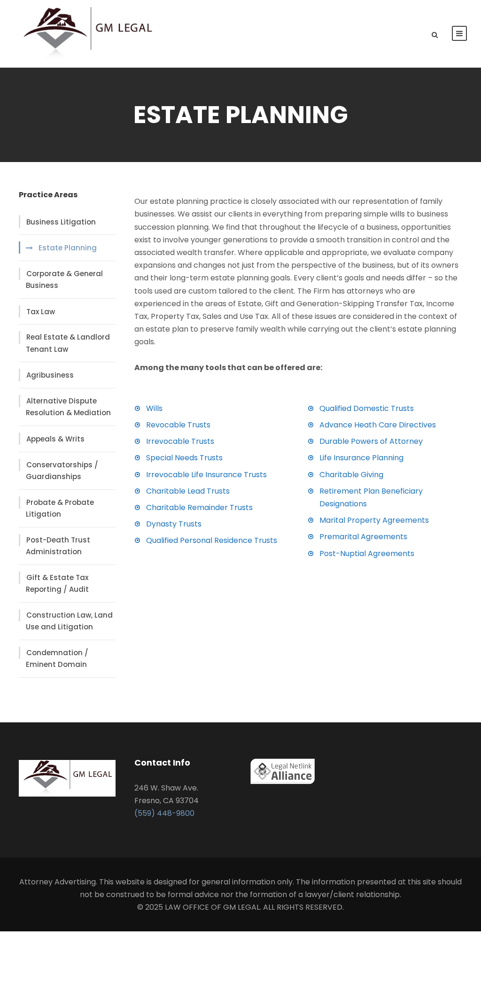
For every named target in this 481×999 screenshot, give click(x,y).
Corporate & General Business (64, 280)
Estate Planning (68, 248)
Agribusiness (50, 375)
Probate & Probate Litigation (60, 508)
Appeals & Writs (55, 439)
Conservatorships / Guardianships (62, 471)
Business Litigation (61, 222)
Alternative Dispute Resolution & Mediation (68, 407)
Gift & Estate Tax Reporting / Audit (57, 584)
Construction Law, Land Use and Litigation (69, 621)
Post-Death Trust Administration (58, 546)
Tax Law (40, 312)
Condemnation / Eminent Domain (57, 659)
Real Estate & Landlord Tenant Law (68, 343)
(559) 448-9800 (164, 813)
